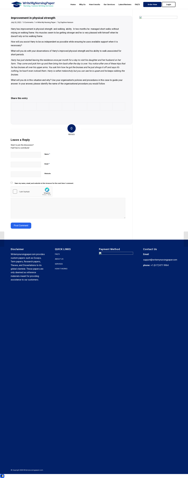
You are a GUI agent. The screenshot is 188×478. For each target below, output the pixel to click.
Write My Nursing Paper (46, 22)
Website (47, 173)
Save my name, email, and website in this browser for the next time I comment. (44, 183)
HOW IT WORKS (61, 269)
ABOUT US (59, 259)
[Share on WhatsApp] (42, 106)
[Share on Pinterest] (55, 106)
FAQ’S (57, 254)
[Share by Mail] (119, 106)
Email (47, 164)
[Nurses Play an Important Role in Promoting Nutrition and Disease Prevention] (2, 239)
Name (47, 154)
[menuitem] (73, 4)
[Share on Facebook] (17, 106)
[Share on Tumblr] (81, 106)
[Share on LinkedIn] (68, 106)
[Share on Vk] (93, 106)
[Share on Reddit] (106, 106)
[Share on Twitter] (30, 106)
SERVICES (59, 264)
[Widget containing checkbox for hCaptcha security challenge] (31, 191)
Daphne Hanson (67, 22)
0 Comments (28, 22)
